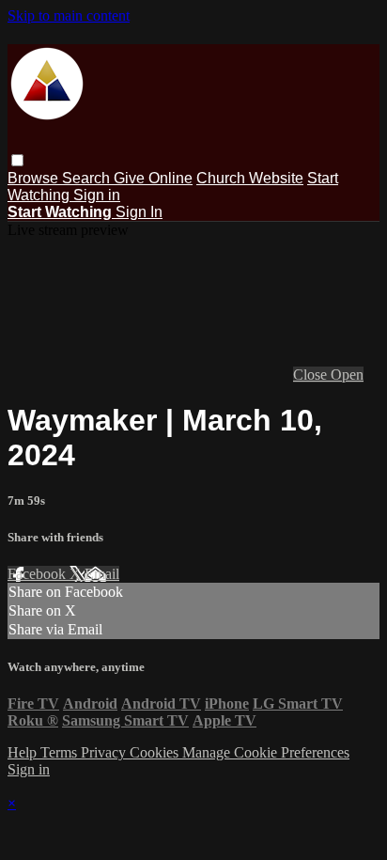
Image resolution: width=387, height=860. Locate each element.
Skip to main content (69, 15)
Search (88, 178)
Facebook (39, 574)
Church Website (249, 178)
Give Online (153, 178)
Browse (35, 178)
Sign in (96, 195)
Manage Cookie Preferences (265, 752)
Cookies (156, 752)
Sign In (139, 212)
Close (312, 375)
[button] (17, 160)
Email (102, 574)
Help (24, 752)
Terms (60, 752)
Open (347, 375)
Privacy (105, 752)
